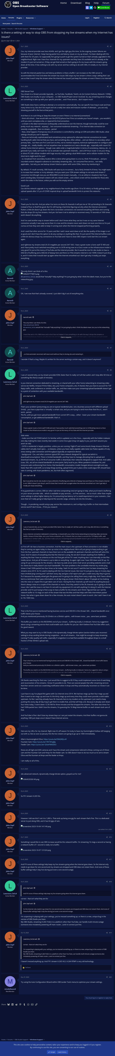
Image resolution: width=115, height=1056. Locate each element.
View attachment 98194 (31, 325)
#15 (110, 813)
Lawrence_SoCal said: (30, 521)
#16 (110, 837)
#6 (111, 311)
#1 (111, 46)
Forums (11, 18)
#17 (110, 859)
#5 (111, 289)
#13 (110, 769)
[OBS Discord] (87, 7)
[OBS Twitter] (91, 7)
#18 (110, 882)
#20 (110, 977)
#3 (111, 199)
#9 (111, 515)
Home (63, 2)
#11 (110, 649)
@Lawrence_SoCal (28, 276)
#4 (111, 266)
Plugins (19, 18)
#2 (111, 86)
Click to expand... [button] (66, 337)
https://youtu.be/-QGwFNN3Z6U (43, 744)
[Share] (107, 46)
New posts (6, 23)
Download (76, 2)
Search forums (17, 23)
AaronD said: (27, 317)
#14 (110, 791)
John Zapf (6, 41)
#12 (110, 726)
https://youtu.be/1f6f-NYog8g (44, 742)
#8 (111, 370)
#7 (111, 348)
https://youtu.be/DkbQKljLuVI (55, 739)
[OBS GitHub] (95, 7)
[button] (23, 18)
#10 (110, 606)
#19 (110, 933)
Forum (106, 2)
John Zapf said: (28, 396)
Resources (30, 18)
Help (96, 2)
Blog (87, 2)
